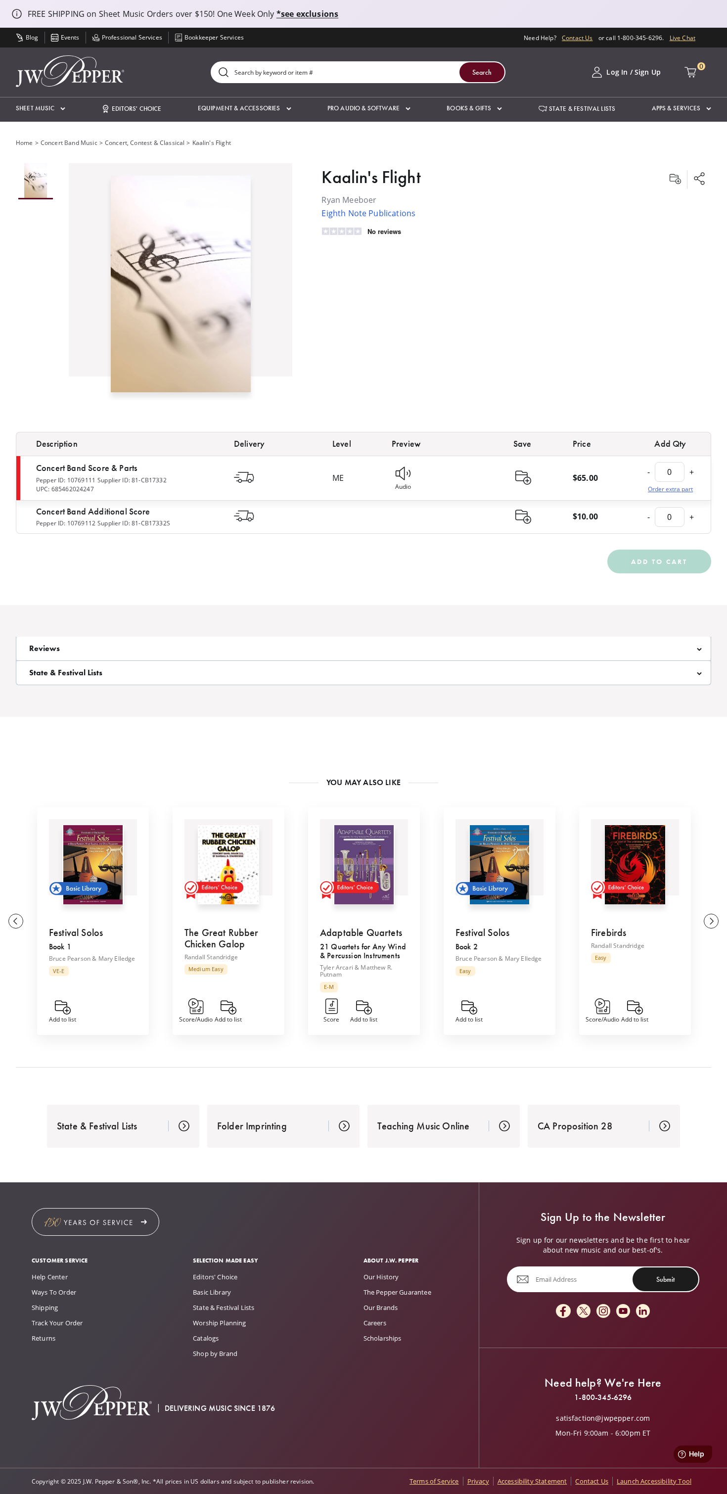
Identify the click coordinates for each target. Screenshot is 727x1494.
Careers (375, 1322)
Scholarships (383, 1338)
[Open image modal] (181, 287)
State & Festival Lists (224, 1307)
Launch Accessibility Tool (654, 1481)
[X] (584, 1311)
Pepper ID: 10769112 (65, 523)
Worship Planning (219, 1322)
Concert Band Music (69, 142)
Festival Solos (76, 932)
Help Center (50, 1276)
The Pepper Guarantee (397, 1292)
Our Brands (381, 1307)
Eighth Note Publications (368, 213)
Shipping (45, 1307)
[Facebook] (563, 1311)
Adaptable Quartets (361, 932)
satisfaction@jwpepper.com (603, 1418)
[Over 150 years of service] (95, 1222)
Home (24, 142)
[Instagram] (603, 1311)
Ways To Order (54, 1292)
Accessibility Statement (532, 1481)
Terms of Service (434, 1481)
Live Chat (682, 38)
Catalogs (206, 1338)
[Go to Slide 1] (35, 181)
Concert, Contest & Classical (144, 142)
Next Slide (711, 921)
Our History (381, 1276)
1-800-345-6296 (603, 1397)
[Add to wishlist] (675, 180)
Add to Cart (659, 561)
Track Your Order (57, 1322)
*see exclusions (307, 13)
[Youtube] (623, 1311)
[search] (223, 73)
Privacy (478, 1481)
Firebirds (608, 932)
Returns (43, 1338)
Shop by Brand (215, 1353)
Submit (665, 1279)
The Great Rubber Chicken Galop (221, 938)
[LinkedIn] (643, 1311)
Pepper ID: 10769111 (65, 480)
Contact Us (577, 38)
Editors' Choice (215, 1276)
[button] (40, 108)
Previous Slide (15, 921)
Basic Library (212, 1292)
